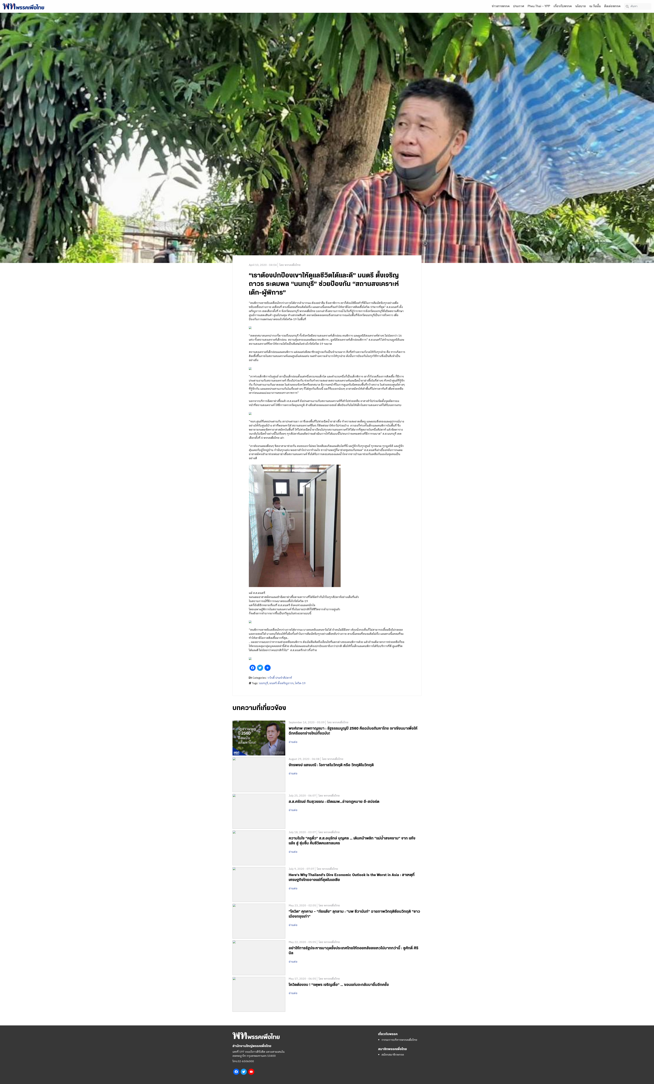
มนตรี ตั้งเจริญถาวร (281, 683)
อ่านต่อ (293, 742)
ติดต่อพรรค (612, 6)
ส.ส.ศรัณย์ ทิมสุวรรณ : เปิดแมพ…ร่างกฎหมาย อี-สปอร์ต (334, 802)
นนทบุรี (263, 683)
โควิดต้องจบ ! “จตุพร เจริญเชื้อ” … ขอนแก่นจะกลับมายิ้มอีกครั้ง (339, 985)
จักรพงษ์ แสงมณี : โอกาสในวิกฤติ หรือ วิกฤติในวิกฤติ (331, 765)
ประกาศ (518, 6)
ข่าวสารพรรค (501, 6)
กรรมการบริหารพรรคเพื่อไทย (399, 1040)
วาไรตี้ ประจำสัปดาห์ (279, 678)
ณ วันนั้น (595, 6)
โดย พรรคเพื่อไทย (290, 265)
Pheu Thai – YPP (539, 6)
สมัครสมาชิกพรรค (393, 1054)
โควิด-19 (300, 683)
